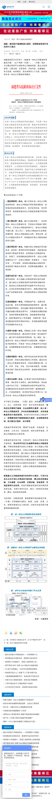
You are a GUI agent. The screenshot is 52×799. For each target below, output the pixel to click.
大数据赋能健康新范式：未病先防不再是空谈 (22, 676)
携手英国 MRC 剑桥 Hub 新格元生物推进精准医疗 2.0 (22, 665)
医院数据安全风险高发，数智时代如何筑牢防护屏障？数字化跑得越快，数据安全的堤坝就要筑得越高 (22, 658)
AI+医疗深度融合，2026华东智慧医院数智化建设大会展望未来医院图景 (22, 669)
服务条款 (39, 787)
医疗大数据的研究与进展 (18, 643)
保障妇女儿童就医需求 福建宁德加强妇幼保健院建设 (22, 714)
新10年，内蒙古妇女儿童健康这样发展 (17, 707)
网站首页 (32, 2)
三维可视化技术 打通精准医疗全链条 (19, 683)
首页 (13, 39)
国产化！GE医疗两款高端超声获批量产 (18, 718)
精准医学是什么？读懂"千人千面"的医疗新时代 (22, 673)
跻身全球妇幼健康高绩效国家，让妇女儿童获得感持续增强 (22, 703)
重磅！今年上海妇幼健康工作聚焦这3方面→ (19, 721)
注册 (24, 2)
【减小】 (18, 54)
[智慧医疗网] (8, 7)
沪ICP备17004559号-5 (34, 796)
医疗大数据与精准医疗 (24, 39)
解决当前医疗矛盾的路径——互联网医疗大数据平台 (22, 655)
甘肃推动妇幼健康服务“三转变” (14, 711)
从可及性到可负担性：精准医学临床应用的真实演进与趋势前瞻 (22, 687)
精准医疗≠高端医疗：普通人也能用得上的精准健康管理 (22, 662)
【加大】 (11, 54)
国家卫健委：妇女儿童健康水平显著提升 (18, 700)
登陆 (19, 2)
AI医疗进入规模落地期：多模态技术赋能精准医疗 (22, 680)
